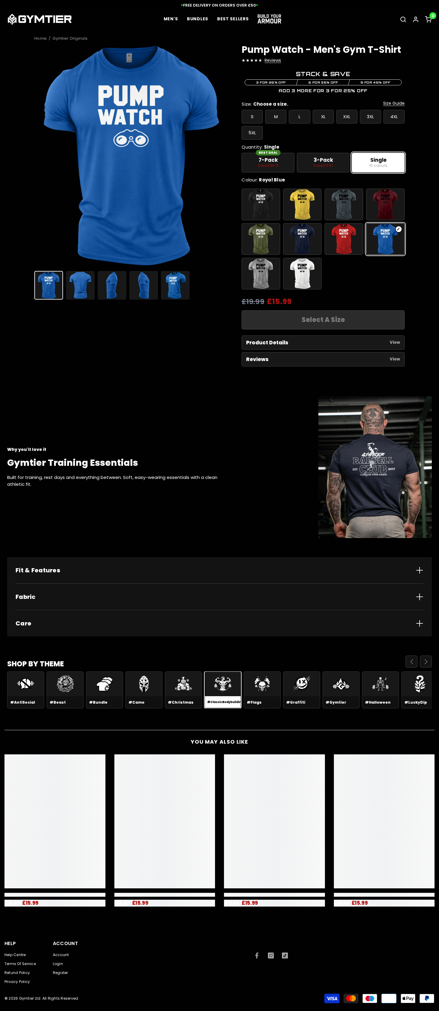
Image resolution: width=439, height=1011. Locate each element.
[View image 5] (175, 285)
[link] (54, 895)
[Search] (403, 19)
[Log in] (415, 19)
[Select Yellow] (302, 204)
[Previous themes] (411, 662)
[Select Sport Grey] (261, 273)
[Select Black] (261, 204)
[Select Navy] (302, 239)
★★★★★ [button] (252, 60)
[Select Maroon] (385, 204)
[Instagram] (271, 955)
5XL (252, 133)
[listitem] (268, 162)
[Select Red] (344, 239)
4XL (394, 116)
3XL (370, 116)
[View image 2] (80, 285)
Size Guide (394, 103)
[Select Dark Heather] (344, 204)
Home (40, 38)
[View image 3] (112, 285)
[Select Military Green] (261, 239)
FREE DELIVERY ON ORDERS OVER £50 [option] (219, 5)
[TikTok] (285, 955)
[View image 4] (143, 285)
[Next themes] (426, 662)
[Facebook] (257, 955)
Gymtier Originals (70, 38)
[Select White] (302, 273)
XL (323, 116)
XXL (346, 116)
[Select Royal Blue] (385, 239)
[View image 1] (48, 285)
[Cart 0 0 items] (428, 19)
